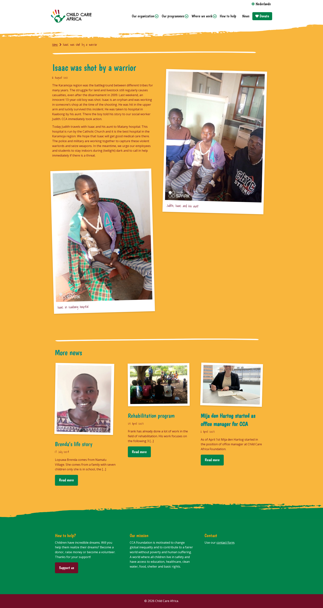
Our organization (143, 16)
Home (55, 44)
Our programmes (173, 16)
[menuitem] (144, 16)
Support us (66, 567)
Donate (264, 16)
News (245, 16)
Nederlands (263, 3)
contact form (225, 542)
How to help (228, 16)
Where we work (202, 16)
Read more (66, 480)
